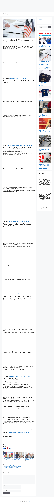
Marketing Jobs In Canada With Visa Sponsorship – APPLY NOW (44, 115)
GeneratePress (31, 501)
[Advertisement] (25, 6)
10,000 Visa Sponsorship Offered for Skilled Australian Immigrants (44, 46)
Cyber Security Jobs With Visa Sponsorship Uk (11, 467)
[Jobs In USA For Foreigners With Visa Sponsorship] (29, 455)
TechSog (5, 14)
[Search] (49, 27)
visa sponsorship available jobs (10, 465)
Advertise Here (47, 13)
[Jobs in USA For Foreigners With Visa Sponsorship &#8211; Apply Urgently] (8, 455)
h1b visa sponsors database (8, 464)
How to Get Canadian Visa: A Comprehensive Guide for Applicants (44, 84)
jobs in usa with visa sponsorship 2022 (18, 464)
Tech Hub (29, 13)
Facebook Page (42, 19)
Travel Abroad (19, 13)
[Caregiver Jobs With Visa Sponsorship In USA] (19, 455)
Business (24, 13)
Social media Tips (36, 13)
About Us (42, 13)
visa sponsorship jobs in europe (20, 465)
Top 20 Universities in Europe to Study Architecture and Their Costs (45, 149)
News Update (13, 13)
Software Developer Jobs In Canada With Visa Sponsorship (12, 466)
